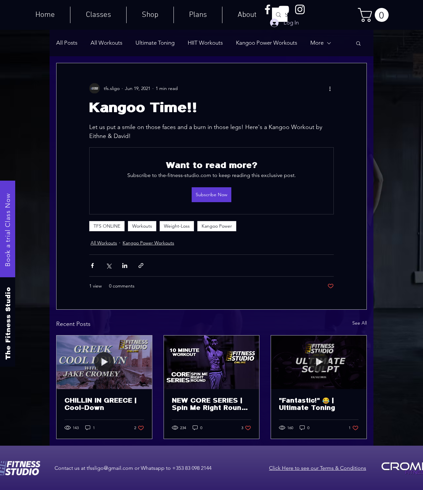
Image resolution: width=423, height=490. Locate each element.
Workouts (142, 226)
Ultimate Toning (154, 42)
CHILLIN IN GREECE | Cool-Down (100, 404)
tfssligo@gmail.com (110, 468)
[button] (375, 15)
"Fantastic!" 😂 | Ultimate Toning (307, 404)
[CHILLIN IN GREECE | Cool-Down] (104, 362)
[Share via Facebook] (92, 265)
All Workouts (106, 42)
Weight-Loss (177, 226)
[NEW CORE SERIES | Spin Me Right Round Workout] (211, 362)
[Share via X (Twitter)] (108, 265)
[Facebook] (267, 9)
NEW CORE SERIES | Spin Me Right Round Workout (209, 404)
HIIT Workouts (205, 42)
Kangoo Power (217, 226)
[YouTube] (283, 9)
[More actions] (330, 88)
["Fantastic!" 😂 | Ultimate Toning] (318, 362)
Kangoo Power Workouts (266, 42)
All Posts (66, 42)
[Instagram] (299, 9)
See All (359, 323)
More (317, 42)
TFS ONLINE (107, 226)
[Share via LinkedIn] (125, 265)
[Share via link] (141, 265)
